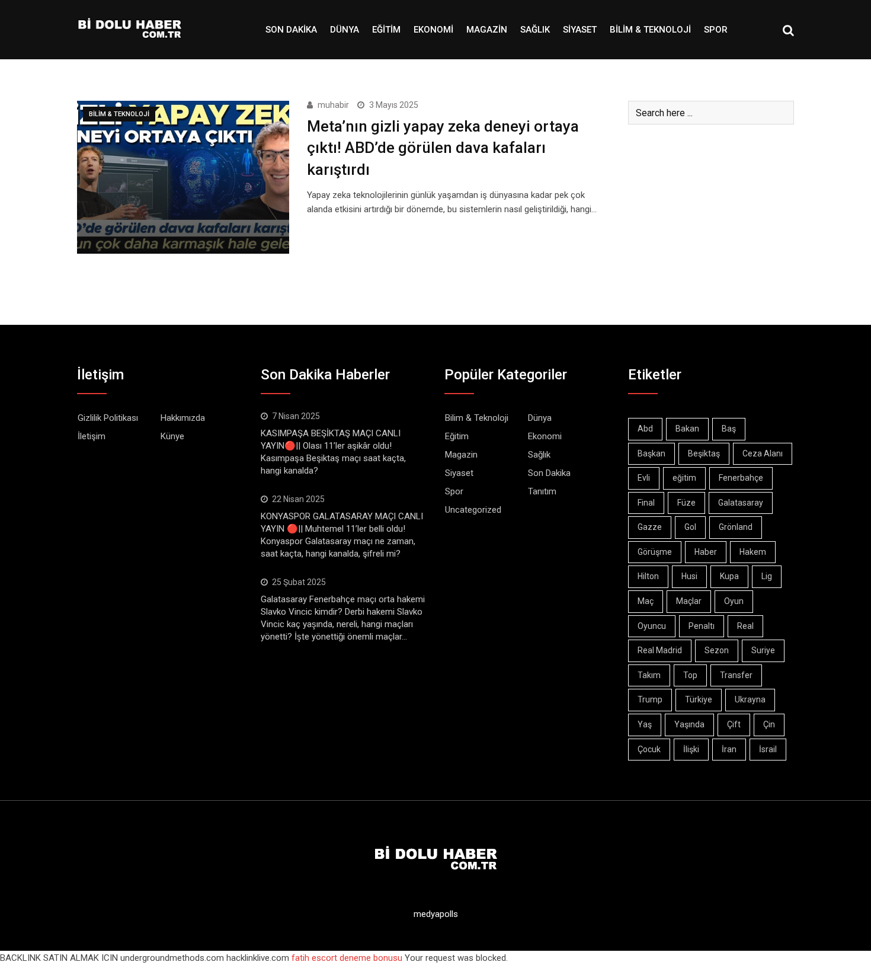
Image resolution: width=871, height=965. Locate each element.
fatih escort (314, 958)
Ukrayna (750, 699)
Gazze (650, 527)
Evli (644, 477)
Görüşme (655, 552)
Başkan (651, 453)
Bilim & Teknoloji (650, 29)
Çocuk (649, 749)
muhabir (333, 105)
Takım (649, 675)
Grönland (735, 527)
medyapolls (436, 914)
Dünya (344, 29)
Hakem (752, 552)
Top (690, 675)
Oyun (734, 601)
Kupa (729, 576)
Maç (646, 601)
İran (729, 749)
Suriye (763, 650)
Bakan (687, 428)
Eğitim (386, 29)
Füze (686, 502)
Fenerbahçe (741, 477)
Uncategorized (473, 509)
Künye (172, 436)
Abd (645, 428)
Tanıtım (542, 491)
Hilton (648, 576)
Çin (769, 724)
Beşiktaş (704, 453)
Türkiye (698, 699)
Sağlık (535, 29)
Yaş (645, 724)
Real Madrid (660, 650)
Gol (690, 527)
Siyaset (580, 29)
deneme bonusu (371, 958)
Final (646, 502)
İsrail (768, 749)
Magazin (486, 29)
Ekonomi (433, 29)
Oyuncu (652, 626)
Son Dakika (291, 29)
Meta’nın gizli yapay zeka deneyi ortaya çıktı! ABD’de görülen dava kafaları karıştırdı (443, 147)
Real (745, 626)
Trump (650, 699)
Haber (705, 552)
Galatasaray (740, 502)
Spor (716, 29)
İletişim (91, 436)
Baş (729, 428)
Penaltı (702, 626)
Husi (689, 576)
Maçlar (689, 601)
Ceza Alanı (762, 453)
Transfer (736, 675)
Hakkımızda (183, 418)
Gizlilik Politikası (108, 418)
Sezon (717, 650)
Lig (766, 576)
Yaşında (689, 724)
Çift (734, 724)
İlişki (691, 749)
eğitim (684, 477)
